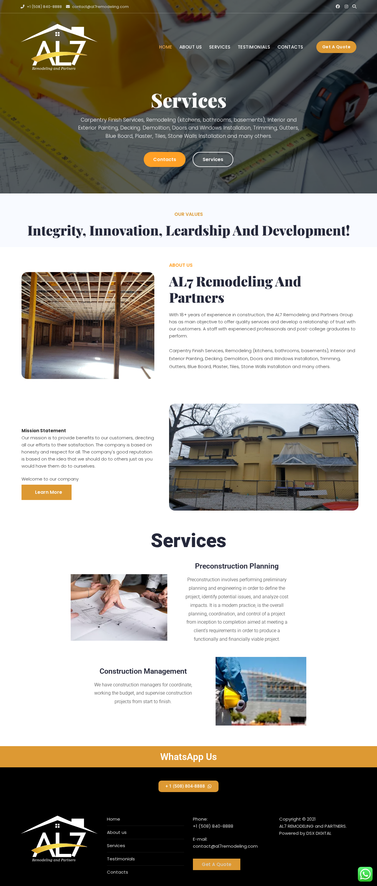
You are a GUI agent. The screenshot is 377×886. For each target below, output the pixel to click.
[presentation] (10, 99)
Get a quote (336, 47)
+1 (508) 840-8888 (44, 6)
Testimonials (254, 47)
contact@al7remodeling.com (100, 6)
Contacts (290, 47)
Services (220, 47)
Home (165, 47)
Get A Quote (217, 864)
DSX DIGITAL (318, 833)
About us (190, 47)
